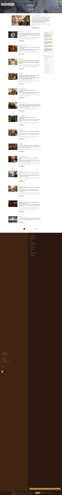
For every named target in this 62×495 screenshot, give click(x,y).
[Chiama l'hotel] (56, 1)
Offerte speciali (32, 247)
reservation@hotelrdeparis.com (6, 361)
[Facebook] (2, 366)
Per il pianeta (31, 249)
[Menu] (2, 1)
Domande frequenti (32, 253)
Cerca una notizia (31, 9)
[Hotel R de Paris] (14, 353)
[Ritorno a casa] (31, 1)
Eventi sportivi (46, 62)
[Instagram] (4, 366)
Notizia (30, 251)
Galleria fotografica (32, 237)
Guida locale (31, 245)
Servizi (30, 241)
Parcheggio (31, 255)
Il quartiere (31, 239)
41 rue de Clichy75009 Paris (4, 358)
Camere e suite (32, 235)
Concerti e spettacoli (47, 70)
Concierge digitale (32, 243)
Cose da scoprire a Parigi (47, 67)
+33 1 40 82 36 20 (5, 360)
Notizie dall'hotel (46, 59)
